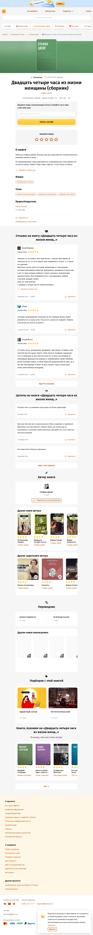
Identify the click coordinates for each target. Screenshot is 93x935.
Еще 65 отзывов (46, 384)
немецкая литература (47, 194)
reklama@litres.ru (10, 914)
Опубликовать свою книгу (26, 222)
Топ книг (75, 26)
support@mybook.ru (45, 904)
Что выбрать (32, 11)
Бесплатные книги (42, 26)
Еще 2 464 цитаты (46, 465)
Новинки (60, 26)
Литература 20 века (25, 182)
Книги (8, 26)
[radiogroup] (46, 139)
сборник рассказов (67, 194)
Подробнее (51, 925)
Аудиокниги (23, 26)
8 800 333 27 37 (28, 904)
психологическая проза (26, 194)
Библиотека (50, 11)
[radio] (37, 139)
